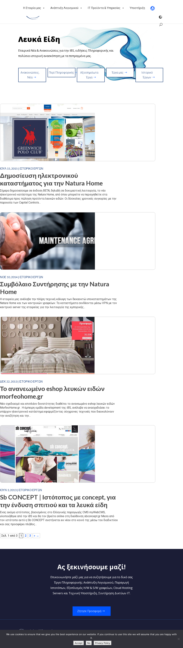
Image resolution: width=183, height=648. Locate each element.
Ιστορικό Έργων (147, 75)
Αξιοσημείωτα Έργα (89, 75)
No (88, 643)
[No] (178, 639)
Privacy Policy (102, 643)
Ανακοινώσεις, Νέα (30, 75)
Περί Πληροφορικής (61, 72)
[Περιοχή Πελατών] (152, 8)
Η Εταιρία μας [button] (32, 8)
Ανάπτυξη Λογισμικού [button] (64, 8)
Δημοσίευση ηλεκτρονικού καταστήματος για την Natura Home (51, 179)
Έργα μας (117, 72)
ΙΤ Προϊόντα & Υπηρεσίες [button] (104, 8)
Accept (79, 643)
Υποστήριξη (137, 8)
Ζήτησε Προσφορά (89, 611)
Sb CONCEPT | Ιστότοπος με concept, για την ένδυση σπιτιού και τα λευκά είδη (58, 500)
